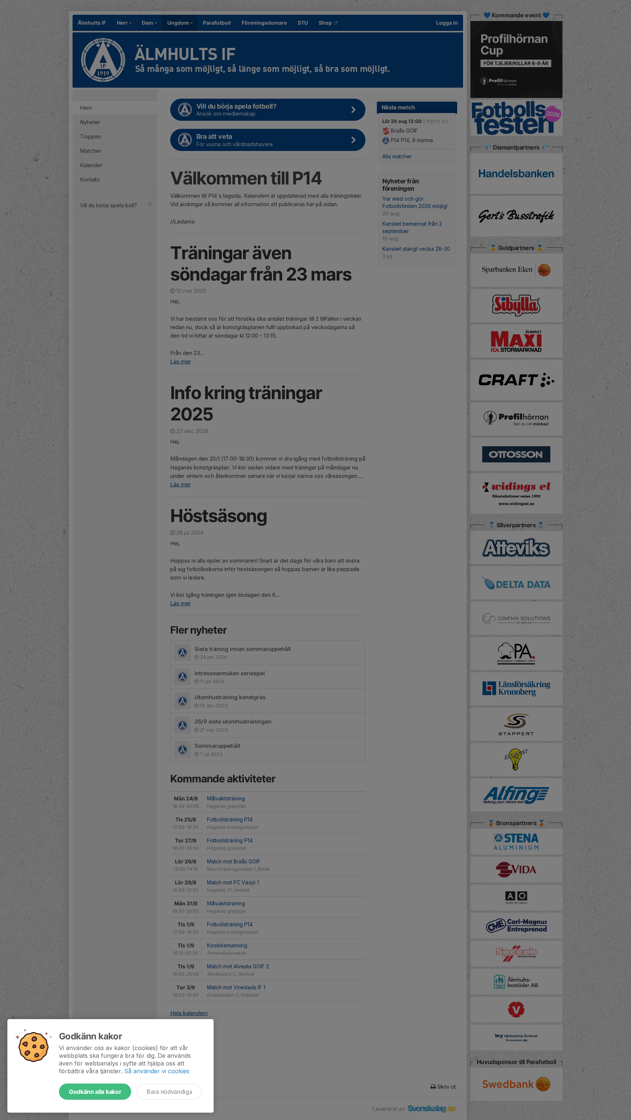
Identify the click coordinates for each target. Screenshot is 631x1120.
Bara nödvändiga (169, 1091)
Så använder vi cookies (156, 1071)
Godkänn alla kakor (95, 1091)
